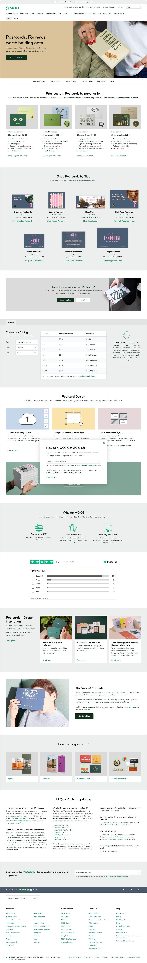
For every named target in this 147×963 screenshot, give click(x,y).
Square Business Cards (14, 920)
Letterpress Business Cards (16, 926)
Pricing (118, 917)
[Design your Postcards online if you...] (73, 418)
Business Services (99, 13)
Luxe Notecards (39, 917)
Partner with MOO (95, 949)
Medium (57, 832)
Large (56, 837)
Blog (110, 13)
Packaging (92, 945)
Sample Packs (66, 936)
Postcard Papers (39, 81)
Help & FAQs (119, 13)
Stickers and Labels (13, 933)
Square (57, 828)
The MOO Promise (95, 942)
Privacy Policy (110, 876)
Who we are (93, 923)
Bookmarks (10, 945)
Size (7, 342)
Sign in (113, 7)
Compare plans (66, 300)
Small (56, 825)
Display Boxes (39, 923)
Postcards (24, 13)
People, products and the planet (100, 920)
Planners (37, 936)
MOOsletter (29, 872)
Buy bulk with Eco (73, 484)
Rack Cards (58, 830)
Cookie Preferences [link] (133, 957)
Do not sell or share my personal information (128, 937)
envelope (132, 707)
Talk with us (83, 300)
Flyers (8, 939)
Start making (84, 716)
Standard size (59, 840)
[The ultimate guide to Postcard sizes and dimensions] (125, 627)
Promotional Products (82, 13)
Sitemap (104, 957)
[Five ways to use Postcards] (91, 627)
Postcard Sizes (55, 81)
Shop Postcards (16, 57)
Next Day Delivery (123, 920)
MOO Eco (65, 917)
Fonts (97, 957)
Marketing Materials (53, 13)
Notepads (37, 933)
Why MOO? (101, 81)
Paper (8, 347)
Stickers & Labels (37, 13)
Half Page (57, 835)
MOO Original (66, 929)
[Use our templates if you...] (119, 418)
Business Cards (12, 13)
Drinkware (37, 942)
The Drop (92, 929)
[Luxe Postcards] (91, 117)
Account (105, 7)
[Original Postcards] (22, 117)
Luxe (120, 822)
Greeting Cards (11, 942)
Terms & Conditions (75, 957)
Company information (117, 957)
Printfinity (92, 939)
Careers (91, 926)
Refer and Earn (121, 933)
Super (112, 822)
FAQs (112, 81)
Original (106, 822)
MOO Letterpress (67, 933)
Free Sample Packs (93, 7)
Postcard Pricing (70, 81)
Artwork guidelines (123, 926)
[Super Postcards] (56, 117)
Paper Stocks (66, 913)
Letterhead (37, 913)
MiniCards (10, 923)
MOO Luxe (65, 920)
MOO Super (65, 923)
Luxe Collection (67, 942)
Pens (35, 939)
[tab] (11, 322)
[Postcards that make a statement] (56, 627)
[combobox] (27, 342)
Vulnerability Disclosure (125, 941)
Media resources (95, 917)
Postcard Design (87, 81)
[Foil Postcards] (125, 117)
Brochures (10, 936)
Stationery (67, 13)
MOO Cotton (66, 926)
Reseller (92, 936)
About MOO (93, 913)
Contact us (120, 913)
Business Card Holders (42, 926)
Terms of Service (121, 876)
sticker (87, 709)
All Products (10, 913)
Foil (7, 353)
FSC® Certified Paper (69, 939)
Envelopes (37, 920)
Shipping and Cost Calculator (84, 376)
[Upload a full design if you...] (27, 418)
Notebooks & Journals (42, 929)
